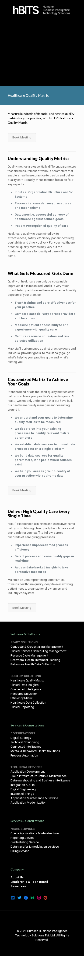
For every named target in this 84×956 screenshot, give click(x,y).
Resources (18, 886)
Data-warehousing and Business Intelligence (40, 780)
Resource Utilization (24, 693)
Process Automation (24, 755)
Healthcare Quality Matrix (27, 680)
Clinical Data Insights (24, 685)
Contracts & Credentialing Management (36, 646)
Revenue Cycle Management (29, 655)
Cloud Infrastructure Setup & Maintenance (38, 776)
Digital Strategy (20, 737)
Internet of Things (22, 793)
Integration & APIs (22, 785)
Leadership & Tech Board (29, 882)
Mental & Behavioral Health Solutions (35, 751)
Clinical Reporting (22, 707)
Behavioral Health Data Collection (32, 664)
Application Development (27, 771)
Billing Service (19, 851)
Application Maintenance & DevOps (34, 798)
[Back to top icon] (42, 920)
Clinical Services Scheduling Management (38, 651)
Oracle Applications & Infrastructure (34, 833)
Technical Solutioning (24, 742)
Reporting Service (22, 837)
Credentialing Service (24, 842)
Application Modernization (28, 802)
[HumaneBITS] (42, 9)
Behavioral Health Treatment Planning (35, 660)
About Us (17, 877)
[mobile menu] (78, 9)
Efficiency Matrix (21, 698)
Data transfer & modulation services (34, 846)
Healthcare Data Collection (28, 702)
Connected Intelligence (25, 689)
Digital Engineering (23, 789)
